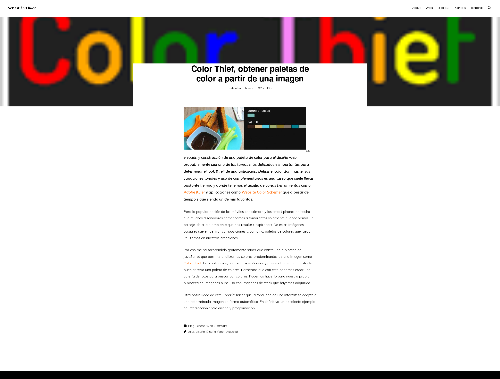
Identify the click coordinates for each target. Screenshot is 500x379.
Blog (191, 326)
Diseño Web (204, 326)
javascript (231, 332)
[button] (489, 7)
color (191, 332)
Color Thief (192, 263)
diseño (200, 332)
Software (221, 326)
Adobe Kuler (194, 192)
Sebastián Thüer (22, 8)
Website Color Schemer (262, 192)
